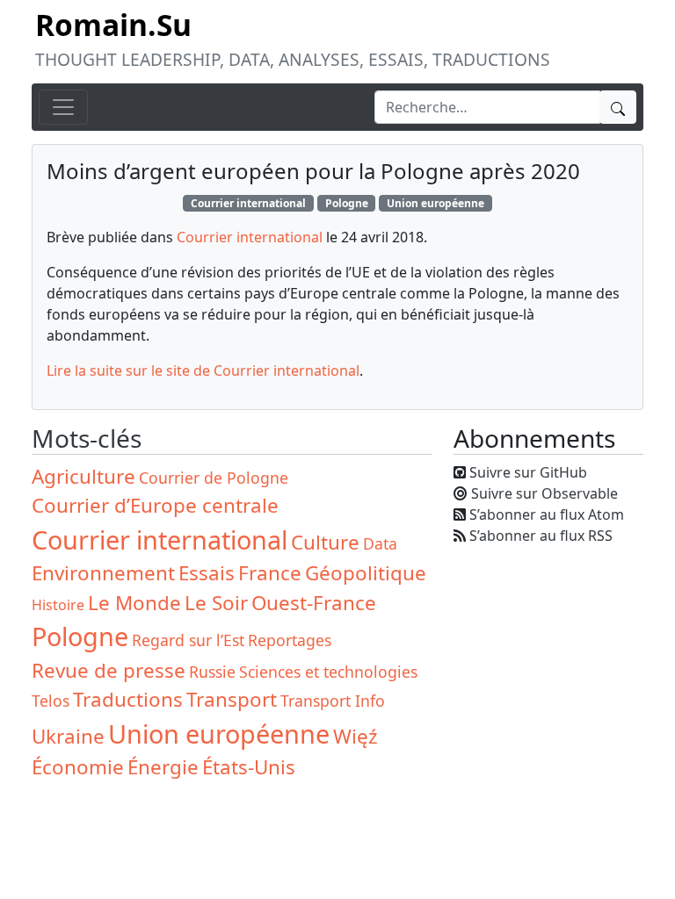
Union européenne (435, 203)
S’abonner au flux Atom (546, 514)
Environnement (103, 572)
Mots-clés (87, 438)
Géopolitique (365, 572)
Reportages (289, 640)
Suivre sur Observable (544, 493)
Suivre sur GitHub (528, 472)
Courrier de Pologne (213, 477)
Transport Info (332, 700)
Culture (325, 542)
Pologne (346, 203)
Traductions (128, 699)
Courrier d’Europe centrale (155, 505)
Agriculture (83, 476)
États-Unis (248, 766)
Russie (212, 671)
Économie (78, 766)
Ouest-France (313, 602)
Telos (50, 700)
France (269, 572)
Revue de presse (108, 670)
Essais (206, 572)
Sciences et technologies (328, 671)
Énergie (163, 766)
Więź (355, 736)
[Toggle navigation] (63, 107)
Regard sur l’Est (188, 640)
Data (380, 543)
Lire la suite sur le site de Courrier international (203, 370)
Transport (231, 699)
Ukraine (68, 736)
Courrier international (248, 203)
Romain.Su (113, 24)
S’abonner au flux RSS (541, 535)
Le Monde (134, 602)
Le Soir (216, 602)
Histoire (58, 605)
